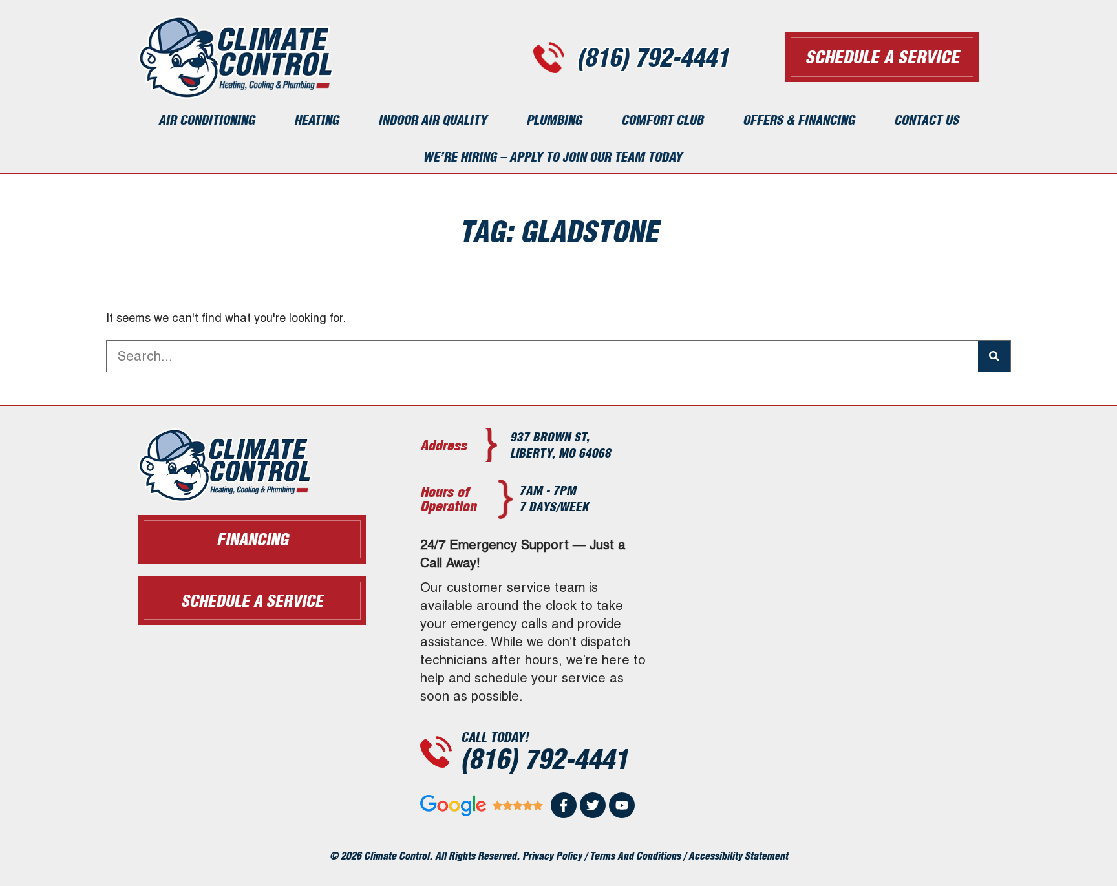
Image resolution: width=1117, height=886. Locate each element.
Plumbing (554, 120)
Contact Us (926, 120)
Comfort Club (662, 120)
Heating (316, 120)
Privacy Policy (552, 855)
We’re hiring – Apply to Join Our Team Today (552, 157)
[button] (252, 600)
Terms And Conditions (635, 855)
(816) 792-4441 (653, 58)
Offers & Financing (799, 120)
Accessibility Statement (738, 855)
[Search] (994, 356)
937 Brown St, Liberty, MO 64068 (560, 445)
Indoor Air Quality (432, 120)
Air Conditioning (206, 120)
